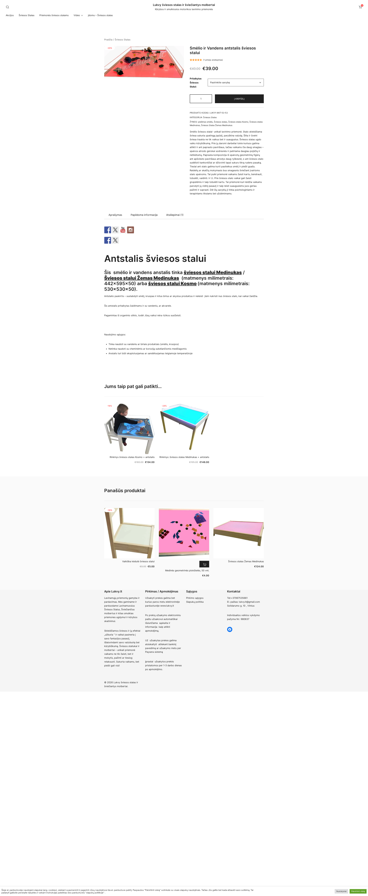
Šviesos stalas (220, 122)
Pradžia (108, 39)
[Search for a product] (7, 7)
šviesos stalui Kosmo (172, 283)
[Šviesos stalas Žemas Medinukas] (238, 533)
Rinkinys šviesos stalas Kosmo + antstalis (132, 457)
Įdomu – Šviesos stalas (100, 15)
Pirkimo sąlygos (194, 597)
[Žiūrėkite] (122, 229)
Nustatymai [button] (341, 891)
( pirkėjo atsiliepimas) (213, 60)
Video (77, 15)
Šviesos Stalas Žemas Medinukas (216, 125)
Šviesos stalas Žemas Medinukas (246, 561)
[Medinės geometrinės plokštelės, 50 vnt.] (184, 533)
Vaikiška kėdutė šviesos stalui (138, 561)
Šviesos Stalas (26, 15)
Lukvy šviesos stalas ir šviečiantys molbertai (184, 5)
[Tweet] (115, 229)
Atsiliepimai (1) (175, 214)
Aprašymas (115, 214)
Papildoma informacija (144, 214)
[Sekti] (130, 229)
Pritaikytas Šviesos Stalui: (196, 82)
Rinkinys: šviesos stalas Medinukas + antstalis (184, 457)
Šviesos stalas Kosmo (238, 122)
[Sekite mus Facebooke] (107, 229)
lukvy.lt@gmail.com (249, 601)
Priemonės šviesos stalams (54, 15)
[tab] (115, 215)
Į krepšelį (239, 99)
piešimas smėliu (205, 122)
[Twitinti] (115, 240)
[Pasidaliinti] (107, 240)
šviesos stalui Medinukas (213, 272)
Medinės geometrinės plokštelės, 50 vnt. (187, 570)
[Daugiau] (204, 564)
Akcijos (10, 15)
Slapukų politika (195, 601)
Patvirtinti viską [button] (358, 891)
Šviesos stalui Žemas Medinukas (141, 278)
